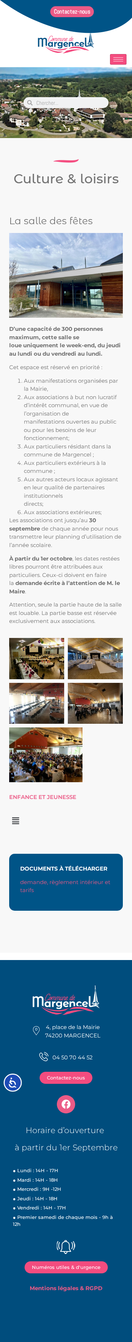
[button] (15, 821)
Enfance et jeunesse (42, 797)
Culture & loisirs (66, 179)
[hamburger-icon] (118, 59)
